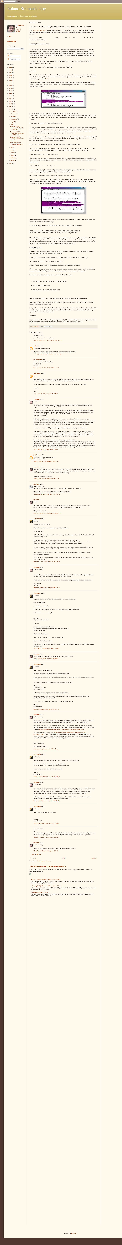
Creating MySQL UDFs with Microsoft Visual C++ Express (48, 886)
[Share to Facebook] (50, 326)
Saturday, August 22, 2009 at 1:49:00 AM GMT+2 (47, 513)
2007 (10, 106)
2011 (10, 96)
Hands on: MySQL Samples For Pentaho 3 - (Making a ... (17, 128)
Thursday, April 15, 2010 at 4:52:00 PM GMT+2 (46, 588)
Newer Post (33, 858)
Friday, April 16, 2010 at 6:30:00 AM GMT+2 (45, 648)
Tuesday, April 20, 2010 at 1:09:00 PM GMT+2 (46, 823)
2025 (10, 70)
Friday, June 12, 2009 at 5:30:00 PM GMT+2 (45, 394)
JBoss (46, 79)
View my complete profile (18, 29)
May (12, 150)
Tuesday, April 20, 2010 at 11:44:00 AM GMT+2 (46, 777)
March (13, 155)
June (12, 147)
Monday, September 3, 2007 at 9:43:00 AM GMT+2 (47, 340)
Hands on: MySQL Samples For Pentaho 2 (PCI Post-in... (17, 133)
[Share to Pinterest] (51, 326)
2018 (10, 80)
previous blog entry (39, 30)
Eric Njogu (36, 484)
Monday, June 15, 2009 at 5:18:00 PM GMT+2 (46, 461)
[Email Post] (41, 326)
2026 (10, 67)
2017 (10, 83)
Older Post (94, 858)
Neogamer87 (37, 519)
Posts (11, 56)
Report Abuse (11, 41)
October (13, 116)
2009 (10, 101)
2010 (10, 99)
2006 (10, 109)
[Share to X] (48, 326)
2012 (10, 93)
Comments (12, 59)
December (14, 111)
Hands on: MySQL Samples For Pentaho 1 (17, 138)
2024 (10, 72)
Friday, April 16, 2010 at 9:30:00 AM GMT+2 (45, 659)
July (12, 124)
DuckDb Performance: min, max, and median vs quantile (47, 866)
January (13, 160)
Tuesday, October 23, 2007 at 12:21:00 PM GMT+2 (47, 354)
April (12, 153)
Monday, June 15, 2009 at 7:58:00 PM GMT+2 (46, 479)
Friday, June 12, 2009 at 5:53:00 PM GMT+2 (45, 449)
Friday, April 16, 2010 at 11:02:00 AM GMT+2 (46, 709)
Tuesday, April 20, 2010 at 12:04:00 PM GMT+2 (46, 801)
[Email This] (45, 326)
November (14, 114)
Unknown (36, 346)
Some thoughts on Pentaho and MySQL (16, 143)
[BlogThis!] (46, 326)
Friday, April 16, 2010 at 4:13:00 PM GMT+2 (45, 749)
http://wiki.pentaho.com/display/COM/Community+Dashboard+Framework (61, 729)
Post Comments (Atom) (44, 861)
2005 (10, 164)
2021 (10, 75)
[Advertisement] (112, 296)
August (13, 122)
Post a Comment (36, 854)
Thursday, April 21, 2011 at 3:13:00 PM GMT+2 (46, 851)
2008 (10, 104)
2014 (10, 91)
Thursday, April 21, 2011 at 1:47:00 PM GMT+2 (46, 837)
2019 (10, 78)
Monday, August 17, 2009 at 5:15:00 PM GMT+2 (46, 494)
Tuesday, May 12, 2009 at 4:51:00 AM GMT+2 (46, 368)
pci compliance (37, 360)
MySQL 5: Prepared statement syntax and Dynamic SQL (47, 879)
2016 (10, 86)
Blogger (73, 1233)
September (14, 119)
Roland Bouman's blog (26, 8)
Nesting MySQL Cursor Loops (39, 892)
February (13, 158)
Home (63, 858)
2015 (10, 88)
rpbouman (36, 399)
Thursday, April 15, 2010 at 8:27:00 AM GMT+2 (46, 562)
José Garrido (37, 373)
